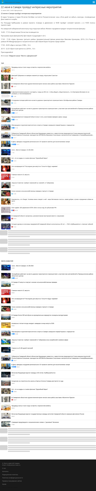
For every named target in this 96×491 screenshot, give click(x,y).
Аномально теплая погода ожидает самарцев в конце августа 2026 (33, 323)
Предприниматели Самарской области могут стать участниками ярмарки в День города (39, 117)
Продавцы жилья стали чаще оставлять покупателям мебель (31, 67)
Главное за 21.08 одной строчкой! (22, 348)
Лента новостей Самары (10, 487)
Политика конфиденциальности (12, 478)
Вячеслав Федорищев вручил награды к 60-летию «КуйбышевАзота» (34, 373)
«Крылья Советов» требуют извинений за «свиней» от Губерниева (32, 183)
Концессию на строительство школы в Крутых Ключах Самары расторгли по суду (37, 381)
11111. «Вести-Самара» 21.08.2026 (22, 150)
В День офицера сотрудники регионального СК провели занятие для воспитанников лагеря (40, 141)
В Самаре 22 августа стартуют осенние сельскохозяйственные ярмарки (34, 282)
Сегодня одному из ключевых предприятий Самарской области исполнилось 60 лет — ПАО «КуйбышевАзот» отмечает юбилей (52, 224)
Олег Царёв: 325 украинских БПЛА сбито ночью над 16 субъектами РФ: (34, 207)
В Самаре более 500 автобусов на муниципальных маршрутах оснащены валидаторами (40, 315)
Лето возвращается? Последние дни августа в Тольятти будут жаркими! (34, 166)
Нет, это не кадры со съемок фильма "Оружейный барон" (29, 158)
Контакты (5, 471)
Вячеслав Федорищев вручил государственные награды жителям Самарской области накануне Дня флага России (48, 414)
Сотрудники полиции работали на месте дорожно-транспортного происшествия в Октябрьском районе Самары (46, 100)
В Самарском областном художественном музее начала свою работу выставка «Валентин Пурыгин (42, 84)
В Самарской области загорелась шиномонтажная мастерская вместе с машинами (37, 216)
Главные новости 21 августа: (20, 174)
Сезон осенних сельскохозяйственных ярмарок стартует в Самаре (32, 191)
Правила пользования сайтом (12, 481)
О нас (4, 468)
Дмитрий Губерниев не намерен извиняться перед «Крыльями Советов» (34, 75)
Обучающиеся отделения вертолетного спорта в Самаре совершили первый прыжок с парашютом (42, 125)
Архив (4, 484)
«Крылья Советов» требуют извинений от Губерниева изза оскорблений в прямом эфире (40, 340)
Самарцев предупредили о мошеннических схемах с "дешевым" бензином (35, 422)
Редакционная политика (10, 474)
